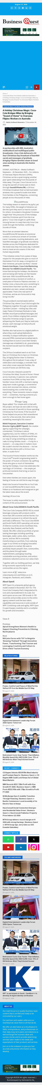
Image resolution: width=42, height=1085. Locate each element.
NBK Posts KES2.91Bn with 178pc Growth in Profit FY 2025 (21, 789)
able (29, 407)
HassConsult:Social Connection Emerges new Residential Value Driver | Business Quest (19, 810)
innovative (32, 543)
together (15, 306)
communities (33, 548)
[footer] (21, 32)
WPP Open (7, 585)
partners (28, 563)
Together (6, 563)
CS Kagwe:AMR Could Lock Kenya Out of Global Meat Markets (21, 777)
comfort (30, 279)
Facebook (17, 489)
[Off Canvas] (4, 87)
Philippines (23, 195)
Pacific (29, 269)
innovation (19, 610)
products (26, 513)
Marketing (33, 266)
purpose (15, 518)
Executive (21, 423)
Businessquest (13, 1080)
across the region (20, 568)
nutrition (31, 536)
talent (29, 600)
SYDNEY (6, 169)
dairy (25, 536)
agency (5, 429)
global (27, 212)
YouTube (34, 484)
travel (11, 249)
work (20, 209)
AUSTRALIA (14, 169)
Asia (35, 526)
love (29, 192)
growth (9, 610)
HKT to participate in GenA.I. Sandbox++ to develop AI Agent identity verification (21, 978)
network (12, 600)
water (14, 536)
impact (13, 548)
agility (26, 605)
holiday (9, 204)
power (8, 461)
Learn (5, 572)
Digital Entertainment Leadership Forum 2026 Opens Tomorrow (21, 706)
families (10, 195)
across (11, 197)
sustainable (7, 556)
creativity (19, 608)
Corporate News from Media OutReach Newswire (18, 106)
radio (5, 441)
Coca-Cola (25, 182)
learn (28, 487)
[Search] (31, 87)
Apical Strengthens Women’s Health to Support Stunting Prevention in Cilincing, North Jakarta (20, 628)
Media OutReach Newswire (15, 122)
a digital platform (31, 330)
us (29, 471)
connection (24, 461)
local (30, 565)
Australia (12, 377)
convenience (31, 384)
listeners (30, 357)
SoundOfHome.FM (10, 234)
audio (25, 192)
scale (29, 593)
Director (6, 269)
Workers (22, 175)
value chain (33, 559)
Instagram (29, 489)
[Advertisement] (21, 63)
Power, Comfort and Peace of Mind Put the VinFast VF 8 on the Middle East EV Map (21, 671)
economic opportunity (16, 565)
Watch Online (36, 87)
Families (6, 330)
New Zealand (16, 528)
